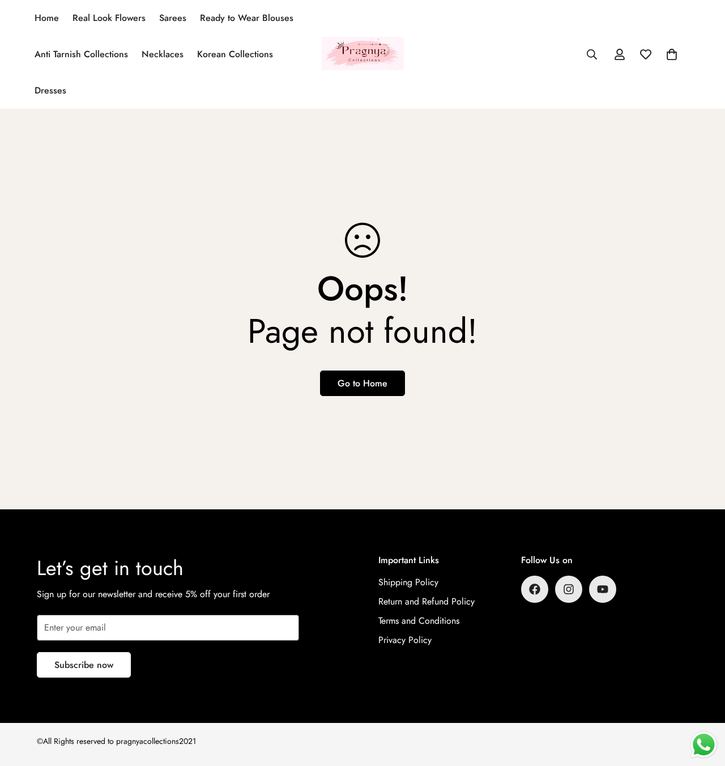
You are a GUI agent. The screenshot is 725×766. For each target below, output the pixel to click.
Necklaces (163, 54)
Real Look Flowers (109, 17)
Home (47, 17)
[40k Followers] (568, 589)
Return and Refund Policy (426, 601)
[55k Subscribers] (602, 589)
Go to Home (362, 383)
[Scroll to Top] (703, 704)
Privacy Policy (405, 639)
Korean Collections (235, 54)
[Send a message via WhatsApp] (703, 744)
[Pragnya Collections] (363, 54)
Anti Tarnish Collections (81, 54)
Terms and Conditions (418, 620)
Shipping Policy (408, 582)
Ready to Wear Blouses (246, 17)
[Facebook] (534, 589)
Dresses (50, 90)
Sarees (172, 17)
